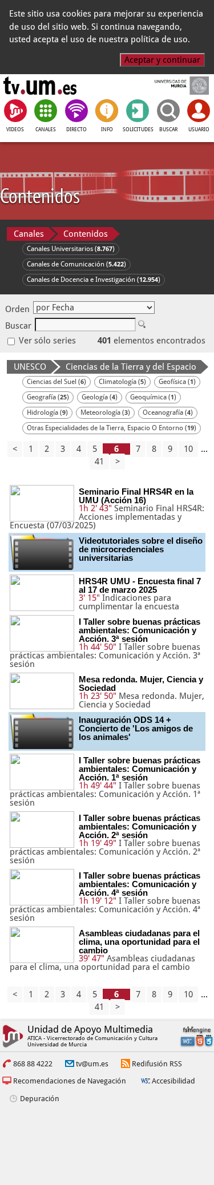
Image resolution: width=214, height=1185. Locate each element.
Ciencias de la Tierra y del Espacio (131, 367)
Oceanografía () (168, 412)
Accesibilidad (173, 1081)
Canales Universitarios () (71, 249)
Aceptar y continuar (162, 60)
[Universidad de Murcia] (174, 85)
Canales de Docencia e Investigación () (93, 280)
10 (188, 449)
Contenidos (85, 234)
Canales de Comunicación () (76, 264)
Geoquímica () (153, 397)
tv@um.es (92, 1063)
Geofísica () (177, 382)
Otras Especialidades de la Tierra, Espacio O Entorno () (111, 428)
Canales (29, 234)
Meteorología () (105, 412)
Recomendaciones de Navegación (69, 1081)
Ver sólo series (46, 340)
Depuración (39, 1098)
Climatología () (122, 382)
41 (99, 461)
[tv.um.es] (39, 85)
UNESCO (30, 367)
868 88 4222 (33, 1063)
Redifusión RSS (157, 1063)
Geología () (100, 397)
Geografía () (48, 397)
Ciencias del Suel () (56, 382)
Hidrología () (47, 412)
